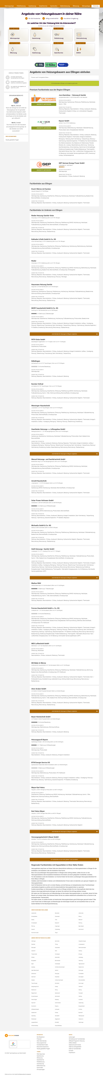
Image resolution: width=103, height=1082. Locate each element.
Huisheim (81, 999)
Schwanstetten (82, 980)
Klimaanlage (86, 6)
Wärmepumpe (9, 6)
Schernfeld (57, 957)
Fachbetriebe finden (42, 1045)
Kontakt (71, 1050)
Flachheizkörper (89, 885)
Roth (56, 950)
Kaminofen (53, 6)
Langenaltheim (34, 1022)
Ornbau (56, 1012)
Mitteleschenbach (35, 1009)
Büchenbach (57, 960)
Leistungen (72, 1037)
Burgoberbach (82, 1006)
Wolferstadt (57, 963)
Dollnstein (57, 983)
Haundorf (33, 1002)
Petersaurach (81, 1015)
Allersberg (81, 957)
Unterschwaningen (59, 980)
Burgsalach (33, 960)
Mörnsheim (57, 996)
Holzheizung (40, 1063)
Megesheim (57, 1019)
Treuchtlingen (34, 983)
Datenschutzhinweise (75, 1045)
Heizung (95, 6)
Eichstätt (57, 1022)
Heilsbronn (81, 1019)
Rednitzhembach (82, 947)
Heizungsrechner (41, 1043)
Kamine (90, 895)
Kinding (80, 1009)
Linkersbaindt (81, 944)
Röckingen (81, 970)
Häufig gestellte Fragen (12, 140)
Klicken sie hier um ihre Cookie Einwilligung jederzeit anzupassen (18, 1074)
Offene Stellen (73, 1043)
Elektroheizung (65, 6)
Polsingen (57, 973)
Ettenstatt (33, 947)
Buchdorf (81, 1012)
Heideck (33, 980)
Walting (80, 996)
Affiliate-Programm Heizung (76, 1041)
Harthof (56, 970)
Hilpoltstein (57, 947)
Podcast (39, 1039)
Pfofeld (32, 957)
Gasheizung (32, 6)
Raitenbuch (33, 989)
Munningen (81, 983)
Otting (56, 989)
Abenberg (33, 1015)
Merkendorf (57, 993)
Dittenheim (33, 973)
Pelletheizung (21, 6)
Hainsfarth (57, 1015)
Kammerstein (58, 1002)
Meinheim (33, 976)
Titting (56, 944)
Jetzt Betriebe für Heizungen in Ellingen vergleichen (64, 334)
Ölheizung (76, 6)
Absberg (33, 967)
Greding (80, 950)
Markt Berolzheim (35, 970)
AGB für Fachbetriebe (75, 1048)
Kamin (63, 870)
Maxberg (57, 999)
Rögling (56, 1006)
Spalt (32, 963)
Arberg (56, 986)
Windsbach (57, 954)
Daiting (80, 989)
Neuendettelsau (58, 1025)
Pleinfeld (33, 944)
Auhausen (57, 1009)
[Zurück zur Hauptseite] (19, 1035)
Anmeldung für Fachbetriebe (77, 1039)
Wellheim (81, 986)
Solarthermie (43, 6)
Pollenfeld (57, 976)
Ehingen (80, 954)
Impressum (72, 1052)
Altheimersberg (34, 1025)
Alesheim (33, 950)
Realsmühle (81, 967)
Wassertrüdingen (82, 941)
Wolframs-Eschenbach (60, 967)
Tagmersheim (81, 963)
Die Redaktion (41, 1037)
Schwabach (81, 976)
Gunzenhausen (34, 996)
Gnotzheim (33, 1006)
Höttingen (33, 941)
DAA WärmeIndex (42, 1041)
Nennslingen (34, 999)
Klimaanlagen (41, 1069)
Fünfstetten (81, 973)
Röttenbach (33, 1019)
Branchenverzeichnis (43, 1046)
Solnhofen (57, 941)
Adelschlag (81, 1002)
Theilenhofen (34, 954)
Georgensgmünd (35, 986)
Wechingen (81, 1022)
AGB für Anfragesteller (75, 1046)
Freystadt (81, 993)
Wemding (81, 960)
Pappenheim (34, 993)
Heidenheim (34, 1012)
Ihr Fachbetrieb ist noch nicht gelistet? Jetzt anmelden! (64, 859)
